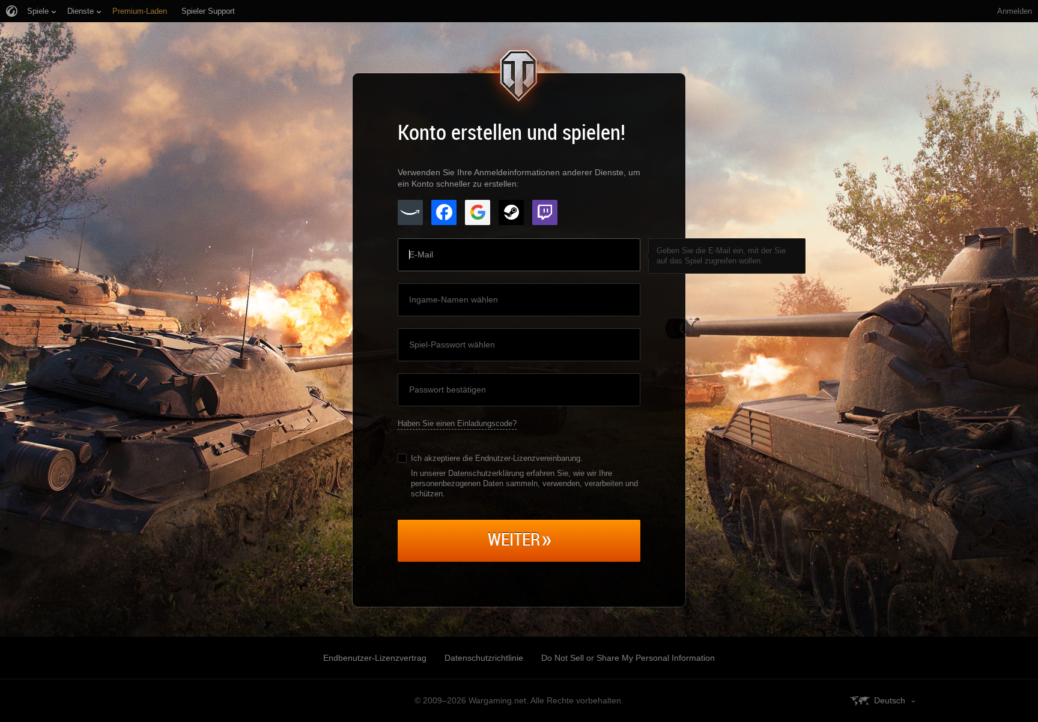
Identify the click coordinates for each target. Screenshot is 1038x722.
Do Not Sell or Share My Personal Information (628, 658)
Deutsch (889, 700)
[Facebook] (444, 212)
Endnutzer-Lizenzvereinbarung (527, 458)
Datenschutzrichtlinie (484, 658)
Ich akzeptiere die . (497, 458)
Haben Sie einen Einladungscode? (457, 423)
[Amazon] (410, 212)
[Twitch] (544, 212)
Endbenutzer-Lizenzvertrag (374, 658)
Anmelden (1014, 11)
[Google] (477, 212)
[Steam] (511, 212)
